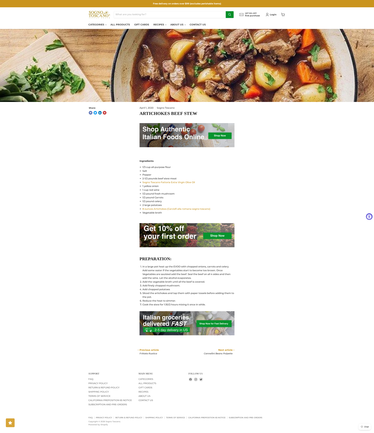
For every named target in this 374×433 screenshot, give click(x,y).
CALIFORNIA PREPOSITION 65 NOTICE (110, 400)
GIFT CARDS (141, 24)
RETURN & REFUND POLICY (104, 387)
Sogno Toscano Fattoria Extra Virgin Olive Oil (168, 182)
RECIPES (159, 24)
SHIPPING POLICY (98, 391)
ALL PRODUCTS (120, 24)
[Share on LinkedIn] (100, 112)
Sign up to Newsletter (26, 219)
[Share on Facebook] (90, 112)
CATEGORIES (96, 24)
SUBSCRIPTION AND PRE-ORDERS (107, 404)
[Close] (47, 210)
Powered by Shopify (98, 424)
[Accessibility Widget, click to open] (369, 216)
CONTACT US (198, 24)
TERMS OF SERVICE (99, 396)
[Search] (230, 14)
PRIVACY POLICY (98, 383)
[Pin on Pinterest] (104, 112)
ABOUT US (177, 24)
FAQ (90, 379)
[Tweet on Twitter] (95, 112)
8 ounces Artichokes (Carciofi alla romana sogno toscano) (176, 209)
